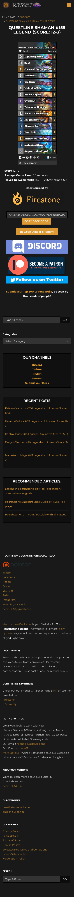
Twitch (7, 595)
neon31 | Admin (12, 786)
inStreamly (9, 704)
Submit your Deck (37, 383)
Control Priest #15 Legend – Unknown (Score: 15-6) (36, 434)
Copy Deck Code (36, 221)
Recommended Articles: (37, 481)
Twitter (37, 369)
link (54, 690)
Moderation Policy (14, 858)
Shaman (34, 21)
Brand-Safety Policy (15, 854)
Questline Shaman (17, 21)
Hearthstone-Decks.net (17, 624)
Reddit (37, 374)
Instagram (9, 599)
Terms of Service (13, 840)
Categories (10, 334)
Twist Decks (47, 21)
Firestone (9, 699)
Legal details (10, 836)
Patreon (37, 378)
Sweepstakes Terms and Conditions (25, 849)
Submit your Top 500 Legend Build (29, 291)
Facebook (9, 577)
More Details (11, 752)
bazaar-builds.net (13, 811)
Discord (37, 365)
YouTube (8, 590)
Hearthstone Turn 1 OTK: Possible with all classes (35, 514)
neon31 (25, 17)
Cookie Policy (11, 845)
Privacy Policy (11, 831)
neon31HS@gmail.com (17, 609)
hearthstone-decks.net (17, 807)
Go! (65, 320)
